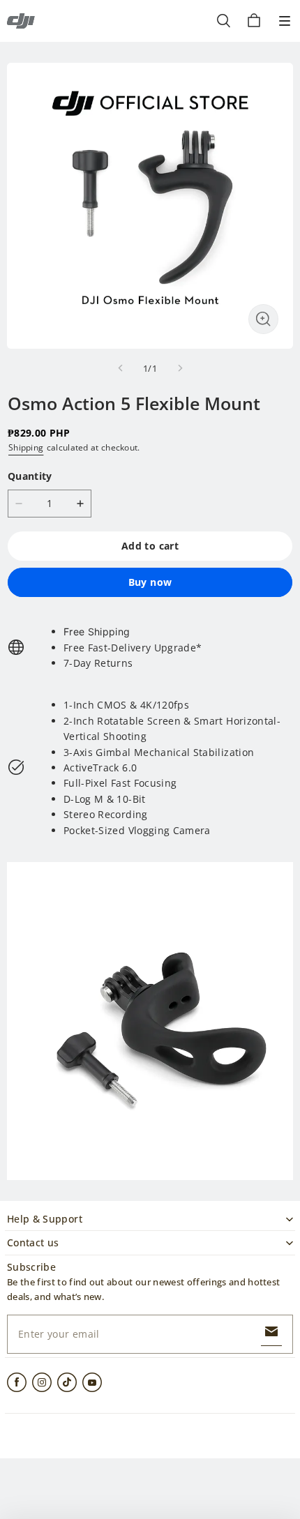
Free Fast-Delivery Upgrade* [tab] (132, 647)
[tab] (132, 632)
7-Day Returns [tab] (98, 663)
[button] (284, 21)
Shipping (25, 447)
